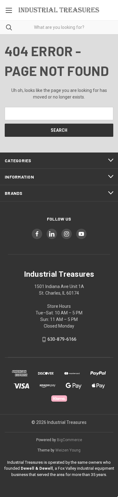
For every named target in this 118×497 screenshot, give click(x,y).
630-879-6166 (62, 339)
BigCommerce (69, 440)
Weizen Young (68, 450)
